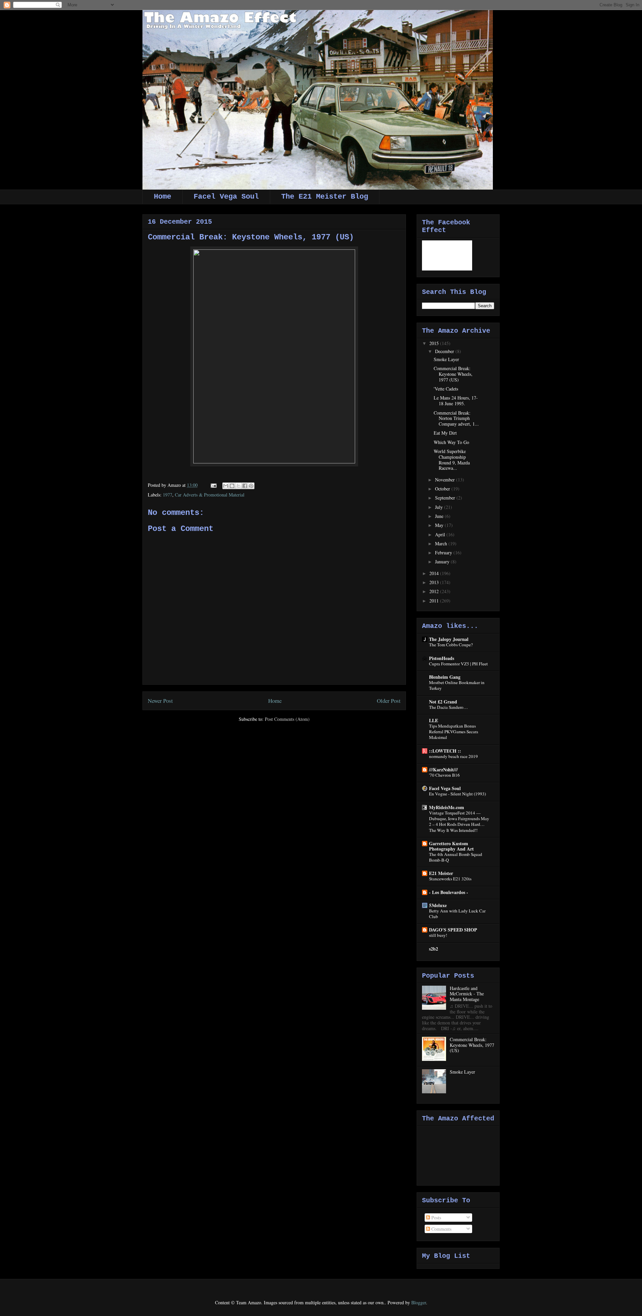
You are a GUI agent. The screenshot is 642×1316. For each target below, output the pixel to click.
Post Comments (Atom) (287, 719)
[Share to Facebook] (244, 485)
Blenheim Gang (444, 676)
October (443, 488)
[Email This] (225, 485)
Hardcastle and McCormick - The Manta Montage (467, 994)
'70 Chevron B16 (444, 775)
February (444, 552)
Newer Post (160, 700)
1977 (167, 494)
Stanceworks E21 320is (450, 879)
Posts (435, 1217)
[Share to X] (238, 485)
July (439, 507)
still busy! (438, 935)
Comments (440, 1229)
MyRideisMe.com (446, 807)
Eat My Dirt (445, 433)
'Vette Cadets (446, 389)
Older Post (389, 700)
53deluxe (438, 905)
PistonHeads (441, 658)
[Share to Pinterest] (251, 485)
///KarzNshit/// (443, 769)
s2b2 (433, 948)
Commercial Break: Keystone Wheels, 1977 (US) (453, 374)
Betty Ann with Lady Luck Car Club (457, 913)
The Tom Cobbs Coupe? (451, 645)
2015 (434, 343)
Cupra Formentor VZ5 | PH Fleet (458, 664)
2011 (434, 600)
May (440, 525)
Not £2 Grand (443, 701)
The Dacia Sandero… (448, 707)
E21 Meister (441, 873)
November (445, 479)
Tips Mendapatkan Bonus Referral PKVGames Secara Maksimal (453, 732)
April (440, 534)
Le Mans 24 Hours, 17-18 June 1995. (456, 401)
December (445, 351)
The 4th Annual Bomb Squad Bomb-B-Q (455, 857)
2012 (434, 591)
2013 (434, 582)
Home (162, 197)
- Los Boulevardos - (448, 892)
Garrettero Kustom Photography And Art (451, 846)
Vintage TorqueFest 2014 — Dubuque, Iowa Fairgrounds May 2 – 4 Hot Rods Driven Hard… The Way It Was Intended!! (459, 821)
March (441, 543)
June (440, 516)
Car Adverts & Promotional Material (209, 494)
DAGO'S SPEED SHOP (453, 929)
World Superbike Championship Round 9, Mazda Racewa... (452, 459)
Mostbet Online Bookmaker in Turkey (457, 685)
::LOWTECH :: (445, 750)
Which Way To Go (451, 442)
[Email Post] (213, 485)
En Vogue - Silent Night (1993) (457, 794)
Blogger (418, 1302)
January (443, 561)
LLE (433, 720)
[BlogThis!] (232, 485)
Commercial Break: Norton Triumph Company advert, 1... (456, 418)
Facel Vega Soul (226, 197)
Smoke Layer (446, 359)
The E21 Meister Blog (324, 197)
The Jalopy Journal (448, 639)
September (445, 498)
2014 (434, 573)
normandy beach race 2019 (453, 756)
